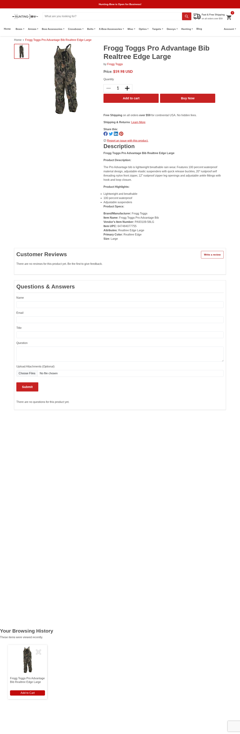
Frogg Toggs (115, 64)
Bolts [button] (90, 29)
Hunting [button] (186, 29)
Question (22, 342)
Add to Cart (28, 692)
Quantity (108, 79)
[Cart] (229, 17)
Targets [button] (156, 29)
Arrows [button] (32, 29)
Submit (27, 387)
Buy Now (187, 98)
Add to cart (131, 98)
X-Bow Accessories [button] (110, 29)
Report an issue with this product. (127, 140)
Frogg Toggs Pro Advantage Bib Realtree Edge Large (58, 39)
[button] (230, 29)
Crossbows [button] (75, 29)
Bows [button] (19, 29)
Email (20, 312)
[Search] (186, 16)
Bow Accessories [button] (52, 29)
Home (7, 28)
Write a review (212, 254)
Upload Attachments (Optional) (35, 366)
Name (20, 297)
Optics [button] (143, 29)
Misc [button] (130, 29)
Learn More (138, 122)
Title (19, 327)
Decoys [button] (171, 29)
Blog (199, 28)
